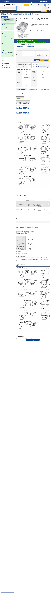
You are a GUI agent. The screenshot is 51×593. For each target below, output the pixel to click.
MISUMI (17, 16)
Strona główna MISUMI (4, 13)
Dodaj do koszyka (45, 60)
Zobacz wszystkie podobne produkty (44, 336)
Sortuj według (42, 204)
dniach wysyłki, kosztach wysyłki (44, 66)
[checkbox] (7, 24)
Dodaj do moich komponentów (24, 57)
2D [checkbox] (3, 60)
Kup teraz (37, 60)
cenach (47, 67)
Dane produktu (20, 46)
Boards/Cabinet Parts (20, 13)
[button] (43, 1)
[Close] (45, 7)
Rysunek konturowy (32, 221)
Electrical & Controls (12, 13)
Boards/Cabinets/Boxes (28, 13)
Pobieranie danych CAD (30, 46)
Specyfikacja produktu (22, 89)
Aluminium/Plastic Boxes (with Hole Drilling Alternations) (9, 14)
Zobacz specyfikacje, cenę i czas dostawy (8, 22)
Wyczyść (12, 29)
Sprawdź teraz (37, 67)
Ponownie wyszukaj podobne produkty (33, 340)
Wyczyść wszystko (11, 17)
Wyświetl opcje (5, 27)
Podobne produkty (35, 57)
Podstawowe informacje (22, 221)
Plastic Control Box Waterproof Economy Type (26, 14)
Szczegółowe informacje (45, 89)
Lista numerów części (33, 89)
